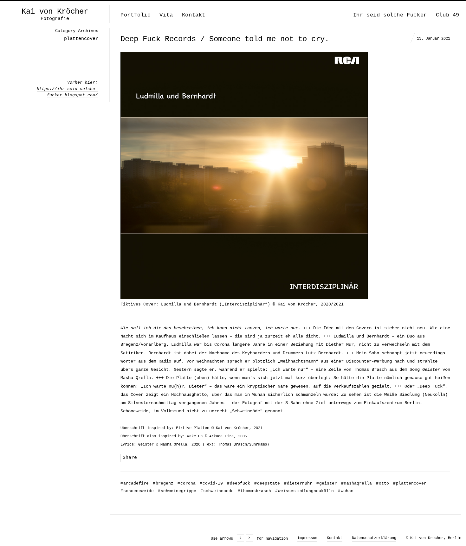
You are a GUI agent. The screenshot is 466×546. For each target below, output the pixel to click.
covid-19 (211, 483)
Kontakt (193, 15)
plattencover (409, 483)
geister (326, 483)
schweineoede (217, 491)
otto (382, 483)
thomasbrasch (254, 491)
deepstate (267, 483)
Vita (166, 15)
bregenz (163, 483)
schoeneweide (137, 491)
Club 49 (447, 15)
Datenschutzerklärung (374, 538)
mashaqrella (356, 483)
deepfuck (238, 483)
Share (130, 457)
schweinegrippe (177, 491)
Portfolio (135, 15)
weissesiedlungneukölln (304, 491)
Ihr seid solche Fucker (390, 15)
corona (187, 483)
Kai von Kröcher (55, 12)
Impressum (307, 538)
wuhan (345, 491)
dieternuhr (298, 483)
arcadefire (134, 483)
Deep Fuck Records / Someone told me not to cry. (224, 39)
